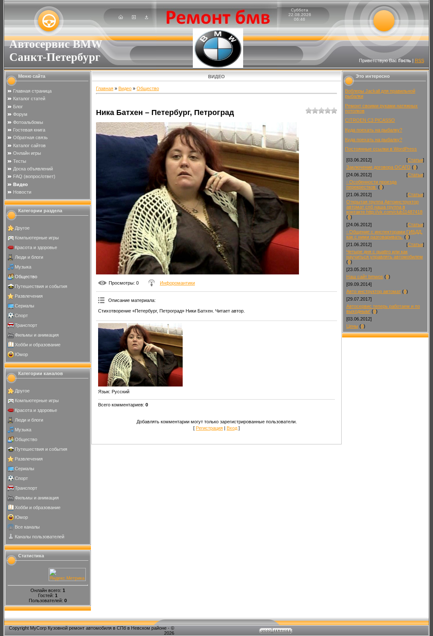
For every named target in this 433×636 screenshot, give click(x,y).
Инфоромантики (177, 282)
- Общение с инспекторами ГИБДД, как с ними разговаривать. (384, 234)
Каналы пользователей (39, 536)
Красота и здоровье (36, 247)
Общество (26, 276)
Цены (352, 326)
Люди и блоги (29, 257)
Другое (22, 227)
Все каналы (27, 526)
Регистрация (209, 427)
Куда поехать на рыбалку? (373, 129)
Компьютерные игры (37, 237)
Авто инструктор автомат (373, 291)
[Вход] (146, 17)
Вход (232, 427)
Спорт (21, 315)
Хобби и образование (37, 344)
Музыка (23, 266)
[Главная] (120, 17)
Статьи (415, 159)
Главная (104, 88)
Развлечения (29, 296)
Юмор (21, 354)
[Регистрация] (134, 17)
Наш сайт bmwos (364, 276)
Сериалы (24, 305)
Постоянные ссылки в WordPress (381, 148)
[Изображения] (140, 355)
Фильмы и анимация (37, 334)
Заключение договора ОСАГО (378, 167)
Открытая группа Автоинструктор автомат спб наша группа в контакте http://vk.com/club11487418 (384, 206)
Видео (125, 88)
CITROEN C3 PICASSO (370, 120)
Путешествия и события (41, 286)
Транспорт (26, 325)
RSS (419, 60)
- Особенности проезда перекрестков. (371, 184)
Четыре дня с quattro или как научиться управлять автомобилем (384, 254)
